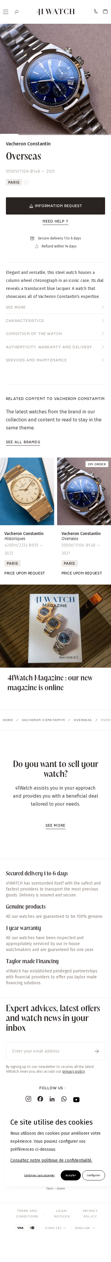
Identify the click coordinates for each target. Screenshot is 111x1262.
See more (16, 307)
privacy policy (73, 1071)
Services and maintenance (36, 360)
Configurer (93, 1175)
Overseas (83, 720)
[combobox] (55, 1228)
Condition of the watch (34, 333)
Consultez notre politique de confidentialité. (51, 1160)
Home (8, 720)
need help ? (55, 221)
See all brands (23, 442)
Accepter (70, 1175)
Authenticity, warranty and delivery (49, 347)
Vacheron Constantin (43, 720)
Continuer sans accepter (39, 1175)
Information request (58, 206)
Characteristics (25, 320)
